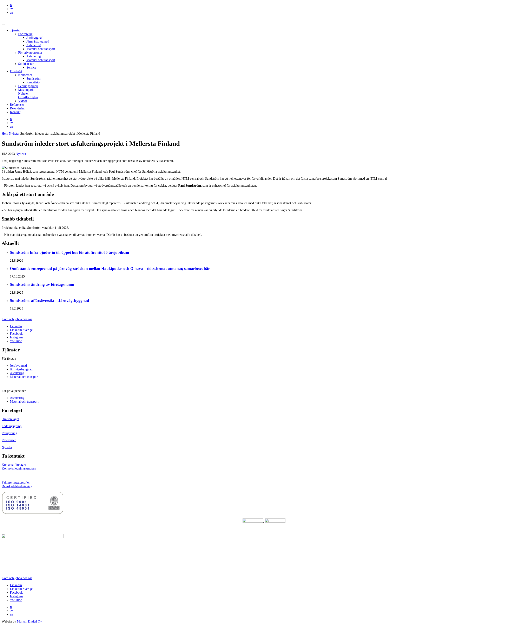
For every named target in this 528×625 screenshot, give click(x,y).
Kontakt (15, 112)
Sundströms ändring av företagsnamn (42, 284)
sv (11, 9)
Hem (5, 133)
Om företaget (10, 419)
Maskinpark (26, 89)
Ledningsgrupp (28, 86)
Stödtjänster (25, 63)
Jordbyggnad (34, 37)
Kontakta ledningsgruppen (19, 468)
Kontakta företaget (14, 464)
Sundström (33, 78)
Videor (22, 101)
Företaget (16, 71)
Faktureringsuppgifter (16, 482)
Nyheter (23, 93)
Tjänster (15, 30)
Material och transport (40, 49)
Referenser (17, 104)
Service (31, 67)
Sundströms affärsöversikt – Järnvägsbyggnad (49, 300)
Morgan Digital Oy (29, 621)
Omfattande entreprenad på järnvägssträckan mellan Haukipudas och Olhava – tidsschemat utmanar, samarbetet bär (110, 268)
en (11, 12)
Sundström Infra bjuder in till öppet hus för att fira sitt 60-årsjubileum (69, 252)
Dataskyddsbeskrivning (17, 486)
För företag (25, 34)
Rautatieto (33, 82)
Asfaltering (33, 45)
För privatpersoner (30, 52)
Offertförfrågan (28, 97)
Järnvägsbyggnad (37, 41)
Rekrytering (17, 108)
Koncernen (25, 75)
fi (11, 5)
